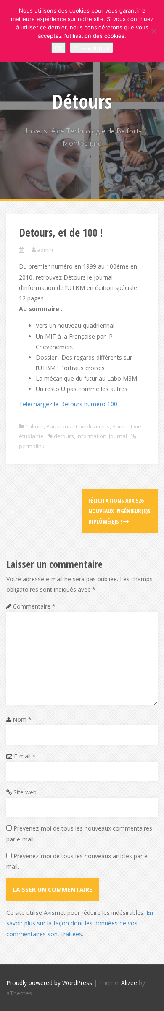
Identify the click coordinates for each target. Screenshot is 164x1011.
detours (64, 436)
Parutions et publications (78, 426)
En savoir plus (91, 47)
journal (118, 436)
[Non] (153, 31)
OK (58, 47)
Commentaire (34, 606)
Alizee (129, 983)
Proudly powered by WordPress (49, 983)
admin (45, 249)
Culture (34, 426)
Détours (82, 101)
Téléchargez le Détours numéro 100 (68, 404)
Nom (22, 720)
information (91, 436)
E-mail (25, 756)
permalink (32, 446)
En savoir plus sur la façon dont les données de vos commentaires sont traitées (79, 923)
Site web (25, 792)
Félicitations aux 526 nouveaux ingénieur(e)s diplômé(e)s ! (119, 510)
